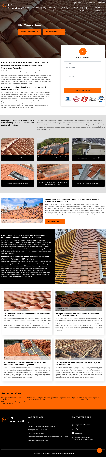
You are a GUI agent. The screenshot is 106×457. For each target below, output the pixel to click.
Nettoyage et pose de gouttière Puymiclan (90, 398)
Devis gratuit (54, 221)
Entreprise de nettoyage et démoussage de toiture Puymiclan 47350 (41, 398)
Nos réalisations (28, 32)
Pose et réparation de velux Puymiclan (66, 398)
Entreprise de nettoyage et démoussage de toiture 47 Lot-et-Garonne (81, 9)
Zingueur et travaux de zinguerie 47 (98, 9)
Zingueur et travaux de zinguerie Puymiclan (12, 398)
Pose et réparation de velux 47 (64, 9)
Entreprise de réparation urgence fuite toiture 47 (39, 8)
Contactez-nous (53, 32)
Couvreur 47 (27, 8)
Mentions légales (57, 453)
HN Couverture (45, 453)
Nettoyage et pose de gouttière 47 (53, 9)
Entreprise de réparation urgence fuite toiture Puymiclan (14, 402)
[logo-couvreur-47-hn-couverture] (12, 6)
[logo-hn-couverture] (13, 419)
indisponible (91, 2)
